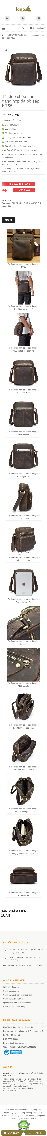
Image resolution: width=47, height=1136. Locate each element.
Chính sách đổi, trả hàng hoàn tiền (17, 994)
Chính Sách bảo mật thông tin (15, 1006)
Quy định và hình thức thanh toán (17, 1002)
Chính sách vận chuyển (13, 998)
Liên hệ (37, 1132)
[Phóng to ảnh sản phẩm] (5, 49)
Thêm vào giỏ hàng (18, 183)
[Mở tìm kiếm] (23, 28)
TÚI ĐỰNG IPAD (13, 35)
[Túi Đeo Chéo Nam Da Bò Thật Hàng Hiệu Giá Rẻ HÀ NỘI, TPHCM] (23, 8)
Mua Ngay (13, 1132)
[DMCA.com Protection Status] (23, 1126)
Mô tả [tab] (8, 220)
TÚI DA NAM (17, 203)
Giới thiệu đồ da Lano (12, 987)
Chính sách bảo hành (12, 991)
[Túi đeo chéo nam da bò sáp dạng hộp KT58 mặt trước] (23, 67)
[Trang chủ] (3, 34)
